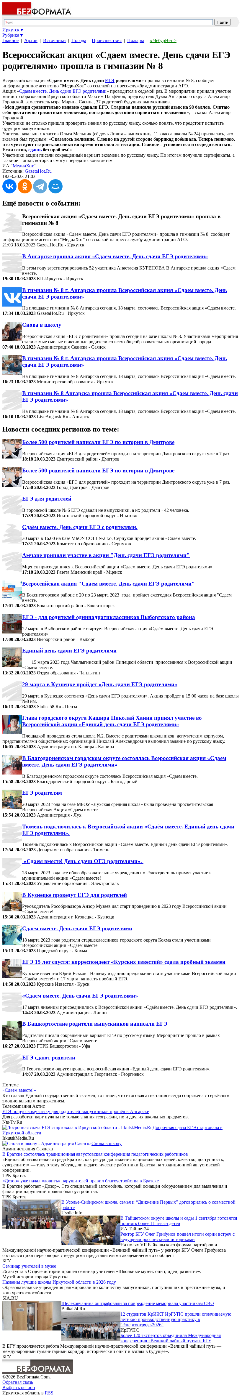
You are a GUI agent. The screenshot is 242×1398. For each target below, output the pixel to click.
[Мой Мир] (55, 186)
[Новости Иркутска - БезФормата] (37, 15)
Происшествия (107, 40)
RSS (49, 1392)
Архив (30, 40)
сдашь (35, 149)
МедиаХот (23, 165)
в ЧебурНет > (163, 40)
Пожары (135, 40)
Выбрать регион (18, 1387)
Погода (78, 40)
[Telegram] (40, 186)
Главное (10, 40)
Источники (54, 40)
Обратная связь (17, 1382)
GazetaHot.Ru (38, 171)
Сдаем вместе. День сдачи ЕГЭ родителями (63, 91)
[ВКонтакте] (9, 186)
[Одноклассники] (25, 186)
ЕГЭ (110, 80)
